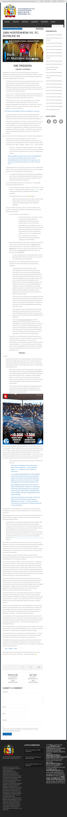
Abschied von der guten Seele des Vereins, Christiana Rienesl (27, 537)
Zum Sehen (34, 22)
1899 (53, 746)
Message (5, 692)
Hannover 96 (52, 769)
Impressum (60, 1)
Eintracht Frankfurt (52, 765)
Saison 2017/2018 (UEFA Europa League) (54, 76)
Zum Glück (25, 22)
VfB (47, 781)
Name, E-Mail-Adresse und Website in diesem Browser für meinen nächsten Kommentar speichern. (20, 730)
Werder (48, 783)
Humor (48, 772)
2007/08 (61, 748)
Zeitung (62, 783)
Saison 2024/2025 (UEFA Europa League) (54, 39)
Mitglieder (47, 1)
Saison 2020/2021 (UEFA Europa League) (54, 56)
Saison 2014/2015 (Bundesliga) (54, 87)
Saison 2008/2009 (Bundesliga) (54, 106)
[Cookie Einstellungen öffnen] (4, 815)
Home (41, 1)
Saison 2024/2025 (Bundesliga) (54, 34)
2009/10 (57, 750)
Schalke (63, 776)
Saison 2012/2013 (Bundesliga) (54, 93)
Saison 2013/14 (54, 774)
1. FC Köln (49, 745)
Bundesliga (53, 763)
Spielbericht (56, 777)
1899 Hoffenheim (53, 747)
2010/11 (49, 752)
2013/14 (48, 753)
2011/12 (55, 752)
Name (4, 707)
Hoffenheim (53, 770)
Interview (53, 772)
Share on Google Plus (23, 667)
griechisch (36, 189)
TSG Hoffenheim (55, 779)
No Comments (39, 28)
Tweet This (15, 667)
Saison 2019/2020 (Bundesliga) (54, 61)
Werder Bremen (55, 783)
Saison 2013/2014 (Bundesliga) (54, 90)
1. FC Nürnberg (57, 745)
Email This (39, 667)
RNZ (47, 774)
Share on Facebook (7, 667)
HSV (62, 771)
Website (5, 720)
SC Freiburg (56, 776)
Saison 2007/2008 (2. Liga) (53, 109)
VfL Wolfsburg (60, 781)
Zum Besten (44, 22)
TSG (63, 777)
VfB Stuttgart (52, 781)
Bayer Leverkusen (52, 759)
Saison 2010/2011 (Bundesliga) (54, 100)
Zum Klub (15, 22)
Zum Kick (7, 22)
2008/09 (50, 750)
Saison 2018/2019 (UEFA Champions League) (52, 68)
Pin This (31, 667)
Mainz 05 (60, 772)
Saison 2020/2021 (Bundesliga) (54, 52)
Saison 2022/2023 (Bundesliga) (10, 28)
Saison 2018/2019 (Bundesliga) (54, 64)
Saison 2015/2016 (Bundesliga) (54, 84)
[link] (16, 469)
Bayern (61, 759)
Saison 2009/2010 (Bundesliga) (54, 103)
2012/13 (62, 752)
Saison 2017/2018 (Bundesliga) (54, 72)
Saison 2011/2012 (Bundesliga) (54, 96)
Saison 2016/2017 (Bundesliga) (54, 80)
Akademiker (53, 755)
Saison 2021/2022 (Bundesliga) (54, 49)
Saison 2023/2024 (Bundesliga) (54, 43)
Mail (4, 713)
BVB (61, 764)
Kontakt (54, 1)
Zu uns (53, 22)
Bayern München (51, 760)
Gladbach (55, 767)
